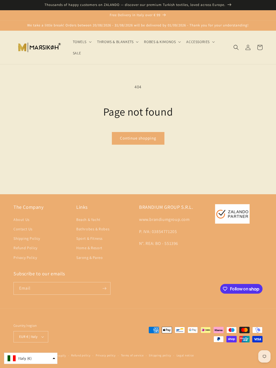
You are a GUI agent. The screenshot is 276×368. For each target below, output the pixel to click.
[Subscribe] (104, 288)
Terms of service (132, 355)
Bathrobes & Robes (92, 229)
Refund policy (80, 355)
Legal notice (185, 355)
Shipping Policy (26, 238)
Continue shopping (138, 138)
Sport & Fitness (89, 238)
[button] (82, 41)
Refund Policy (25, 247)
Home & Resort (89, 247)
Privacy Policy (25, 257)
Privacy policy (106, 355)
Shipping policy (160, 355)
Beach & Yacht (88, 219)
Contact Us (23, 229)
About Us (21, 219)
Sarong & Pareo (89, 257)
